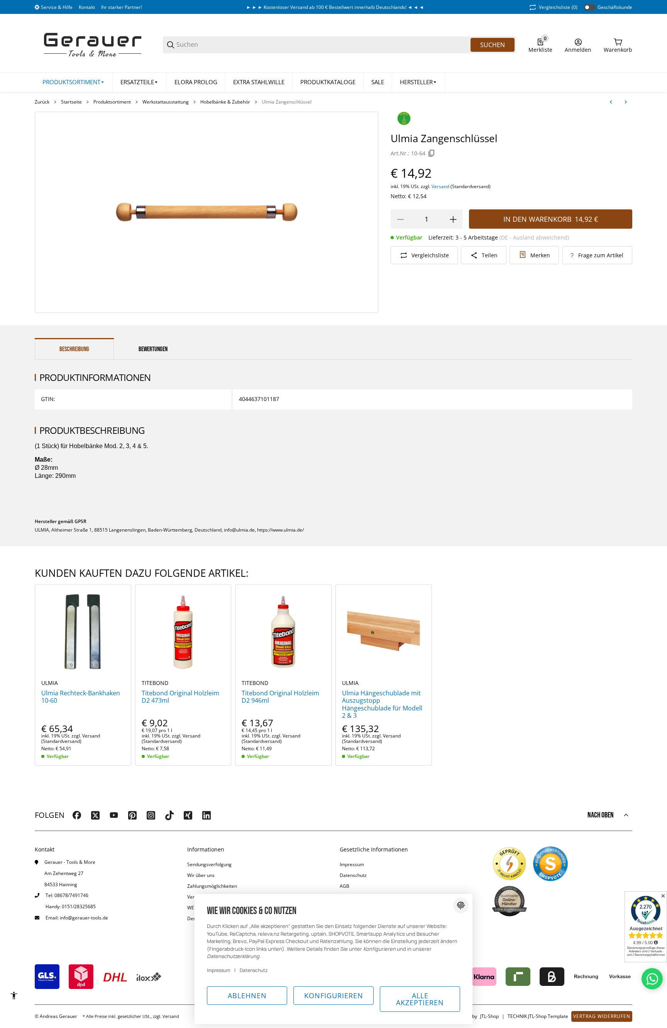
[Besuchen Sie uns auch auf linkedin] (206, 815)
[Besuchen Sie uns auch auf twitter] (95, 815)
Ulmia (49, 683)
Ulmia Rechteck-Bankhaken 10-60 (80, 697)
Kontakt (87, 7)
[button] (418, 82)
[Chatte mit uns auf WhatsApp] (652, 978)
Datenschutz (353, 875)
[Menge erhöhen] (453, 219)
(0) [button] (558, 7)
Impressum (352, 864)
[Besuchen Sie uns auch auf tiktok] (169, 815)
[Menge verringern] (400, 219)
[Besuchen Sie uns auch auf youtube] (114, 815)
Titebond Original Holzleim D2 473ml (180, 697)
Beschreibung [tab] (74, 349)
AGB (344, 886)
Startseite (71, 102)
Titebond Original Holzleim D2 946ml (280, 697)
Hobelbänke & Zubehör (225, 102)
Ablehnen (247, 995)
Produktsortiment (112, 102)
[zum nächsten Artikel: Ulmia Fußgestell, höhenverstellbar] (625, 102)
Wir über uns (201, 875)
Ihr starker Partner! (121, 7)
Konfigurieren (333, 995)
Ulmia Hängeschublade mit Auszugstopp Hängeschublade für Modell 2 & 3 (382, 704)
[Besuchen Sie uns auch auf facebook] (77, 815)
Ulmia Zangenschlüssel (286, 102)
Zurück (42, 102)
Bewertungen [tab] (153, 349)
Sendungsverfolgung (209, 864)
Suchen (492, 45)
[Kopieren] (431, 153)
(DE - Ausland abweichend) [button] (534, 237)
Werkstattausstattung (165, 102)
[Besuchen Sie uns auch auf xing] (188, 815)
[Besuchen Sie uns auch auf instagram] (151, 815)
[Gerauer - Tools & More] (93, 44)
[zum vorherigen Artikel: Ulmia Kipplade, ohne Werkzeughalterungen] (611, 102)
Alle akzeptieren (420, 999)
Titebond (155, 683)
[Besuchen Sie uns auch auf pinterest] (132, 815)
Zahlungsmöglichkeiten (212, 886)
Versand (441, 187)
